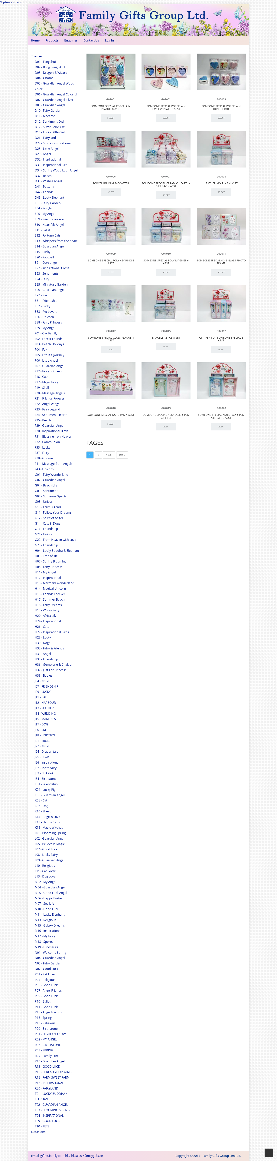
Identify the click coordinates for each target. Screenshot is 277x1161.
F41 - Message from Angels (54, 464)
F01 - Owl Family (46, 333)
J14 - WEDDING (45, 714)
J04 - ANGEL (43, 681)
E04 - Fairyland (45, 208)
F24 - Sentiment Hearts (51, 415)
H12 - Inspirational (48, 578)
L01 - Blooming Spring (50, 833)
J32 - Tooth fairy (46, 768)
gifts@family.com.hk (54, 1156)
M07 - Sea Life (44, 903)
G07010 (166, 253)
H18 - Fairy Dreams (48, 605)
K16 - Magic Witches (49, 827)
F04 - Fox (41, 349)
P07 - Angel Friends (48, 990)
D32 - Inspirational (48, 159)
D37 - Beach (43, 176)
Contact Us (91, 40)
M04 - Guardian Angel (50, 887)
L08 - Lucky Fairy (46, 855)
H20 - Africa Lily (45, 616)
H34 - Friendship (46, 659)
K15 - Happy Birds (47, 822)
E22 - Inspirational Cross (52, 268)
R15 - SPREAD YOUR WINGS (54, 1072)
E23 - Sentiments (47, 273)
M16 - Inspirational (48, 931)
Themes (36, 56)
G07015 (166, 331)
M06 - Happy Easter (48, 898)
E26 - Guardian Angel (49, 290)
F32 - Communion (47, 442)
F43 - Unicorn (44, 469)
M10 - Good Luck (46, 909)
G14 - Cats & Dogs (47, 523)
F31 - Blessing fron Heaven (53, 436)
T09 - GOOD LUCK (47, 1121)
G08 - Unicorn (44, 501)
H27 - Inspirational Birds (52, 632)
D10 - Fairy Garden (48, 110)
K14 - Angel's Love (47, 817)
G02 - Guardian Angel (50, 480)
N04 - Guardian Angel (50, 958)
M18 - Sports (44, 942)
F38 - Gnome (44, 458)
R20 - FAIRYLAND (46, 1088)
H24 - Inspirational (48, 621)
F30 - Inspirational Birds (51, 431)
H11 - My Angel (45, 572)
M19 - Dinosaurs (46, 947)
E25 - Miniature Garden (51, 284)
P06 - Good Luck (46, 985)
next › (109, 454)
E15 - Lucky (42, 252)
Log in (109, 40)
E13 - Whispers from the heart (56, 241)
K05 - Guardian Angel (50, 795)
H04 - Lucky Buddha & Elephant (57, 551)
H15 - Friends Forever (50, 594)
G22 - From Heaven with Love (55, 540)
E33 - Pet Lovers (46, 312)
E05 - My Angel (45, 214)
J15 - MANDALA (45, 719)
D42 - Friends (44, 192)
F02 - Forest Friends (49, 339)
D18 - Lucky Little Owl (50, 132)
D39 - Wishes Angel (48, 181)
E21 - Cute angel (46, 262)
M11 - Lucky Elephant (50, 914)
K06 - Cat (41, 800)
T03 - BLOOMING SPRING (52, 1110)
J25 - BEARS (43, 757)
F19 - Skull (42, 388)
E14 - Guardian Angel (49, 246)
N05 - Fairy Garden (48, 963)
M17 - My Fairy (45, 936)
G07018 (111, 408)
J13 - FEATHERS (45, 708)
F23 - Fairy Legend (47, 409)
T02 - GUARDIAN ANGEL (51, 1105)
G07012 (111, 331)
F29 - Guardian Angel (49, 425)
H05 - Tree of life (46, 556)
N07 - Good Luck (46, 969)
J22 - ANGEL (43, 746)
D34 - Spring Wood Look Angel (56, 170)
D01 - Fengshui (45, 62)
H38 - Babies (43, 675)
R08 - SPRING (44, 1050)
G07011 (221, 253)
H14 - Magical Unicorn (50, 588)
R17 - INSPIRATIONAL (49, 1083)
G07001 (111, 99)
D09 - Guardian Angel (50, 105)
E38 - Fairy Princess (48, 322)
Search (209, 62)
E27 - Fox (41, 295)
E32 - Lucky (42, 306)
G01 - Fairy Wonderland (51, 475)
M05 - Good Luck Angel (51, 893)
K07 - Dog (41, 806)
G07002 (166, 99)
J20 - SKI (40, 730)
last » (122, 454)
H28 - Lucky (43, 637)
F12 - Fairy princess (48, 371)
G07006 (111, 176)
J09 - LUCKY (43, 692)
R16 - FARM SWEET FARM (52, 1077)
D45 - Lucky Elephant (49, 197)
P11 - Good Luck (46, 1007)
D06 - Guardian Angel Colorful (56, 94)
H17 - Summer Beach (50, 599)
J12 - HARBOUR (45, 703)
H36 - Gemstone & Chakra (53, 664)
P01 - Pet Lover (45, 974)
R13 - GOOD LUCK (47, 1066)
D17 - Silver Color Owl (50, 127)
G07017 (221, 331)
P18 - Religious (45, 1023)
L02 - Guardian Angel (49, 838)
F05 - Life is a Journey (49, 355)
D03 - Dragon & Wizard (51, 73)
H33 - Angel (43, 654)
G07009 (111, 253)
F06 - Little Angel (46, 360)
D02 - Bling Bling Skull (50, 67)
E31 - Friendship (46, 301)
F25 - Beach (43, 420)
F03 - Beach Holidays (49, 344)
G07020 (221, 408)
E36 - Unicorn (44, 317)
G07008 (221, 176)
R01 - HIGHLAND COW (50, 1034)
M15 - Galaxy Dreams (50, 925)
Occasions (38, 1132)
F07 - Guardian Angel (49, 366)
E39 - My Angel (45, 328)
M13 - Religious (45, 920)
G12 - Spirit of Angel (49, 518)
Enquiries (71, 40)
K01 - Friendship (46, 784)
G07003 (221, 99)
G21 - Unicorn (44, 534)
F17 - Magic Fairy (46, 382)
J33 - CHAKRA (44, 773)
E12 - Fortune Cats (48, 235)
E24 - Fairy (42, 279)
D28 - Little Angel (47, 149)
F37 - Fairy (42, 453)
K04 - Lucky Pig (45, 790)
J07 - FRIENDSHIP (46, 686)
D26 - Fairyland (45, 138)
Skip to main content (11, 2)
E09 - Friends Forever (50, 219)
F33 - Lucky (42, 447)
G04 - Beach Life (46, 485)
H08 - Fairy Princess (49, 567)
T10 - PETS (42, 1126)
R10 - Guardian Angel (50, 1061)
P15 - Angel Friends (48, 1012)
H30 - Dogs (42, 643)
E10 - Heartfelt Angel (49, 225)
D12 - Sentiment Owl (49, 121)
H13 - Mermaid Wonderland (54, 583)
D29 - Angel (43, 154)
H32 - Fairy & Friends (49, 648)
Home (35, 40)
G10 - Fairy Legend (48, 507)
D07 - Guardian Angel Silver (54, 100)
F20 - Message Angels (50, 393)
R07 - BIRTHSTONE (48, 1045)
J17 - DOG (41, 724)
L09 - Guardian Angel (49, 860)
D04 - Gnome (44, 78)
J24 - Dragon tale (46, 751)
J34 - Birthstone (46, 779)
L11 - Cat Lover (45, 871)
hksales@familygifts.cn (87, 1156)
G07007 (166, 176)
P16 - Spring (43, 1018)
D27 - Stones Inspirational (53, 143)
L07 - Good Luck (46, 849)
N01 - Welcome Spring (50, 952)
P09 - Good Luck (46, 996)
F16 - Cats (41, 377)
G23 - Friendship (46, 545)
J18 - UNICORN (45, 735)
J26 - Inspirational (47, 762)
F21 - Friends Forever (49, 398)
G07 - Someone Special (51, 496)
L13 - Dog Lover (46, 876)
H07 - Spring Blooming (51, 561)
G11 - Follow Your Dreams (53, 512)
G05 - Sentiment (46, 491)
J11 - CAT (41, 697)
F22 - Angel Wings (47, 404)
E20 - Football (44, 257)
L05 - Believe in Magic (50, 844)
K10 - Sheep (43, 811)
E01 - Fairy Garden (48, 203)
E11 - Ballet (42, 230)
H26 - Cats (42, 627)
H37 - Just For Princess (51, 670)
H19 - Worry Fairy (47, 610)
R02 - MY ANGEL (46, 1039)
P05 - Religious (45, 980)
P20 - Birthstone (46, 1029)
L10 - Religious (45, 866)
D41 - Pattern (44, 186)
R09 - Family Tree (47, 1056)
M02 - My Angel (45, 882)
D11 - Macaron (45, 116)
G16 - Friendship (46, 529)
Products (51, 40)
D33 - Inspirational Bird (51, 165)
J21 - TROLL (42, 741)
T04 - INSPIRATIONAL (49, 1115)
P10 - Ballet (43, 1001)
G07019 (166, 408)
